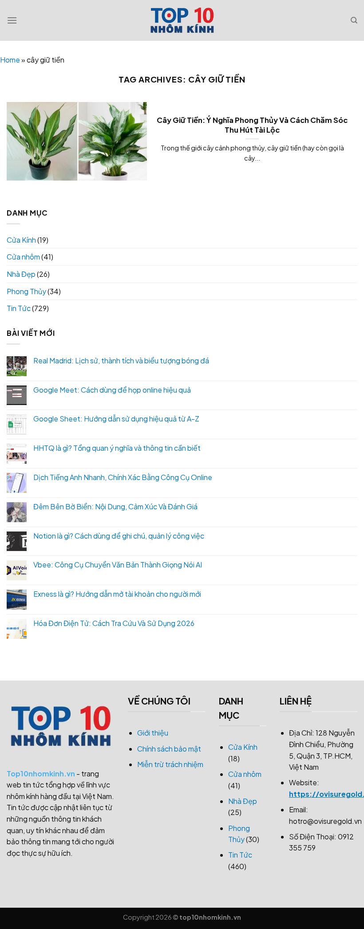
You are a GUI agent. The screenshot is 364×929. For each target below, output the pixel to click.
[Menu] (12, 20)
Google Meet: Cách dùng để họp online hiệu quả (112, 390)
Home (10, 59)
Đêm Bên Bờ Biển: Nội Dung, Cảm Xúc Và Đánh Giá (115, 506)
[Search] (354, 20)
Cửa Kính (21, 239)
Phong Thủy (26, 291)
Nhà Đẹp (21, 274)
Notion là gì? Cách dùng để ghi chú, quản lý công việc (118, 535)
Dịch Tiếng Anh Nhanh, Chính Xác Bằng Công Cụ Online (122, 477)
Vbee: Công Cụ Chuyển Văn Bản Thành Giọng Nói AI (117, 564)
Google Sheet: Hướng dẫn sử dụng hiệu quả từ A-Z (116, 418)
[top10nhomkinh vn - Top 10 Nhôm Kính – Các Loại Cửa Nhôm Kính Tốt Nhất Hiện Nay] (182, 20)
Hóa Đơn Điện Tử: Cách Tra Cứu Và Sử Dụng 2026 (113, 623)
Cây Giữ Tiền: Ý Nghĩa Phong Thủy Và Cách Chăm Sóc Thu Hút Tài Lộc (252, 124)
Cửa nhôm (23, 256)
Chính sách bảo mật (169, 748)
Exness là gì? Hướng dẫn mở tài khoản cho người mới (117, 594)
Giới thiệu (152, 732)
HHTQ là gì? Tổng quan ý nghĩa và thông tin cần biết (117, 448)
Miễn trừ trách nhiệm (170, 764)
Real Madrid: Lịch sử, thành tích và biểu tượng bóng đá (121, 360)
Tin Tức (19, 308)
